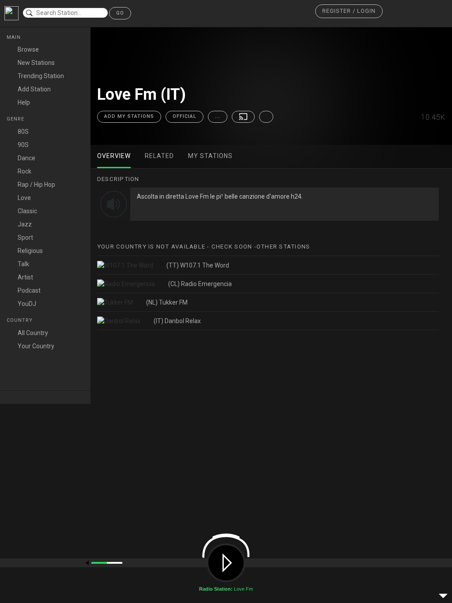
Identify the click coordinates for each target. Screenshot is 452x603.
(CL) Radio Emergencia (200, 283)
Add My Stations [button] (129, 116)
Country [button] (20, 320)
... (217, 116)
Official (184, 116)
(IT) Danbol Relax (177, 320)
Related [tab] (159, 155)
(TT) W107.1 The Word (197, 265)
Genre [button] (16, 119)
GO (120, 13)
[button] (349, 11)
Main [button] (15, 37)
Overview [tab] (114, 155)
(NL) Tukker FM (167, 302)
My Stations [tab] (210, 155)
